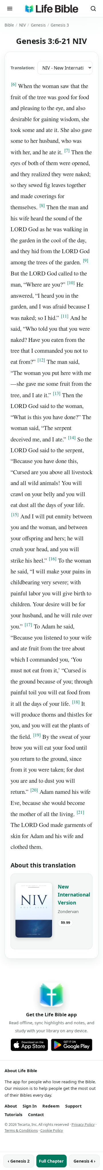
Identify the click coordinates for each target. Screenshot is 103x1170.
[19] (37, 735)
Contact (36, 1114)
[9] (85, 260)
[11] (64, 316)
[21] (80, 812)
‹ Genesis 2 (18, 1161)
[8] (42, 205)
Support (73, 1106)
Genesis (38, 25)
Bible (9, 25)
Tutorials (13, 1114)
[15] (15, 514)
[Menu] (9, 8)
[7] (67, 150)
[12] (41, 360)
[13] (56, 393)
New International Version (74, 894)
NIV (22, 25)
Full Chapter (51, 1161)
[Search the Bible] (93, 8)
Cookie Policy (51, 1130)
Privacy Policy (83, 1124)
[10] (71, 282)
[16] (52, 558)
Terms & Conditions (21, 1130)
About (11, 1106)
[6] (13, 84)
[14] (72, 437)
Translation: (23, 67)
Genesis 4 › (84, 1161)
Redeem (51, 1106)
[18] (76, 702)
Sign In (30, 1106)
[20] (34, 790)
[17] (28, 624)
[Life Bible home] (51, 8)
